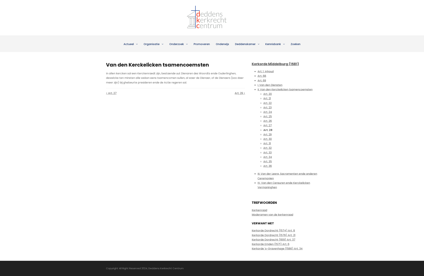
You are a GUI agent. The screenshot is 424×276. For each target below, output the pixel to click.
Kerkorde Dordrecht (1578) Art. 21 (273, 235)
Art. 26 (267, 121)
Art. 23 (267, 107)
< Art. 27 (111, 93)
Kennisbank (273, 44)
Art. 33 (267, 152)
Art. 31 (267, 143)
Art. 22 (267, 103)
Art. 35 (267, 161)
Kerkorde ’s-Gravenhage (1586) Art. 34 (277, 249)
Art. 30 (267, 139)
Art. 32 (267, 148)
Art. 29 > (240, 93)
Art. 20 (267, 94)
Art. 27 (267, 125)
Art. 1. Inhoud (266, 71)
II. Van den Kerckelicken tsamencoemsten (285, 89)
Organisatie (151, 44)
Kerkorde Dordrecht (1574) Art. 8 (273, 230)
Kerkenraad (259, 210)
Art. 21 (267, 98)
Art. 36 (267, 166)
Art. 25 (267, 116)
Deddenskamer (245, 44)
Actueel (129, 44)
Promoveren (202, 44)
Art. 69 (262, 80)
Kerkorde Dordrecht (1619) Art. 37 (273, 240)
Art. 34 (267, 157)
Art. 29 (267, 134)
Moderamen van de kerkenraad (272, 215)
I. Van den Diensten (270, 85)
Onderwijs (222, 44)
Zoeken (295, 44)
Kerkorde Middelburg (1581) (275, 64)
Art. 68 (262, 76)
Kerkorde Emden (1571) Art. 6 (270, 244)
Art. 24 (267, 112)
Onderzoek (176, 44)
